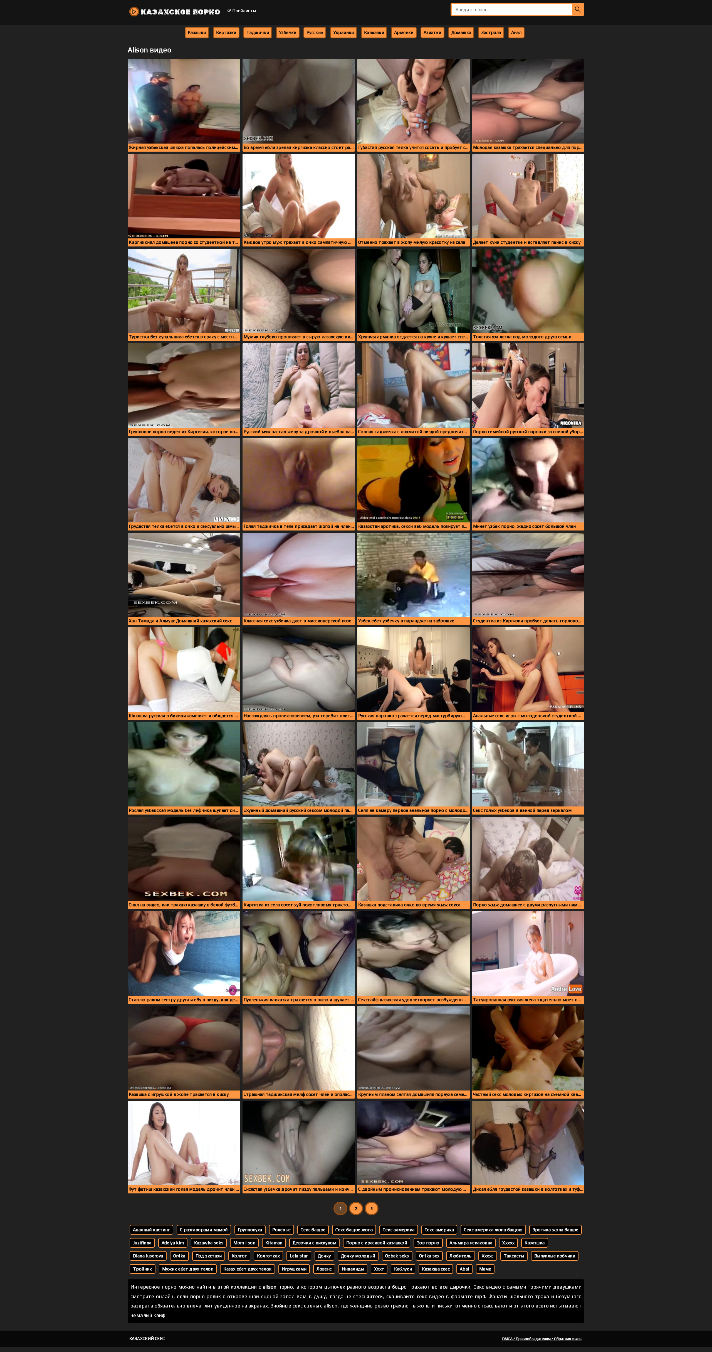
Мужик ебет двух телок (187, 1269)
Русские (314, 32)
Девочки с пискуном (314, 1242)
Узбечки (287, 32)
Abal (464, 1269)
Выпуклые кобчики (554, 1256)
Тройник (142, 1269)
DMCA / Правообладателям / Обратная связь (542, 1338)
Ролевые (281, 1229)
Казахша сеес (436, 1269)
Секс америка (439, 1229)
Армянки (404, 32)
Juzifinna (142, 1242)
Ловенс (324, 1269)
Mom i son (244, 1242)
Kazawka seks (209, 1242)
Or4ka (179, 1256)
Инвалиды (353, 1269)
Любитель (460, 1256)
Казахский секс (147, 1338)
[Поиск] (578, 9)
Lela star (299, 1256)
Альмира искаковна (471, 1242)
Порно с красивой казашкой (376, 1242)
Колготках (268, 1256)
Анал (516, 32)
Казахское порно (179, 12)
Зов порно (428, 1242)
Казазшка (535, 1242)
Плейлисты (243, 10)
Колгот (239, 1256)
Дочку (324, 1256)
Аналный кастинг (151, 1229)
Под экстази (209, 1256)
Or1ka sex (429, 1256)
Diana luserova (148, 1256)
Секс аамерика (398, 1229)
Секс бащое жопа (354, 1229)
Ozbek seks (397, 1256)
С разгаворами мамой (204, 1229)
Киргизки (226, 32)
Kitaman (274, 1242)
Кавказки (374, 32)
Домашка (461, 32)
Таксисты (514, 1256)
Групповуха (250, 1229)
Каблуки (403, 1269)
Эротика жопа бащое (555, 1229)
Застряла (491, 32)
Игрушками (294, 1269)
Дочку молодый (358, 1256)
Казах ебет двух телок (247, 1269)
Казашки (197, 32)
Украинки (343, 32)
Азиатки (432, 32)
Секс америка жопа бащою (493, 1229)
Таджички (257, 32)
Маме (485, 1269)
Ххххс (488, 1256)
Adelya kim (173, 1242)
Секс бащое (313, 1229)
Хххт (379, 1269)
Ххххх (508, 1242)
